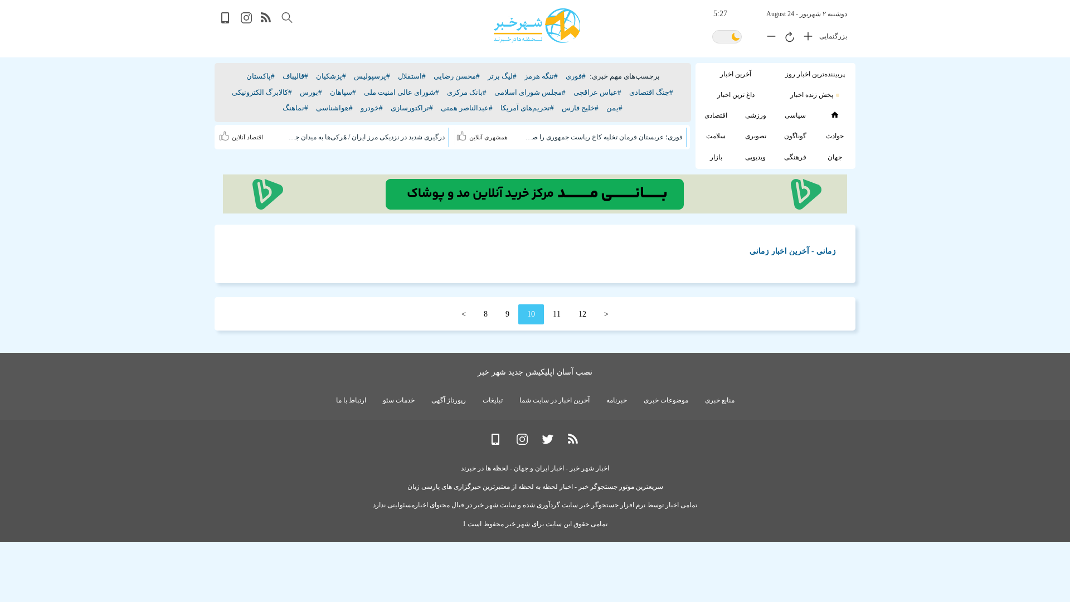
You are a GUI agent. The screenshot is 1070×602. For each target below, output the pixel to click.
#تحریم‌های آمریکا (527, 108)
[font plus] (805, 38)
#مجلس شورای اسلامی (530, 92)
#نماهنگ (295, 108)
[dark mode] (727, 37)
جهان (835, 157)
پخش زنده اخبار (811, 95)
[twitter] (547, 442)
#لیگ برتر (502, 76)
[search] (287, 17)
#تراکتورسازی (412, 108)
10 (531, 314)
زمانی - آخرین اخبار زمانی (793, 251)
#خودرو (372, 108)
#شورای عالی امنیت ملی (401, 92)
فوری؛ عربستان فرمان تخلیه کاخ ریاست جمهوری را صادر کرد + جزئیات (603, 137)
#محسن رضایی (457, 76)
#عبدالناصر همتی (467, 108)
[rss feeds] (266, 21)
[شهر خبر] (537, 25)
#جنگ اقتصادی (651, 92)
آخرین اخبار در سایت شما (554, 400)
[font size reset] (787, 38)
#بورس (311, 92)
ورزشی (755, 115)
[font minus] (768, 38)
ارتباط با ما (351, 400)
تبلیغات (493, 400)
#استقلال (412, 76)
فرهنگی (795, 157)
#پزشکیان (331, 76)
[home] (834, 114)
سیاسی (795, 115)
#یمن (614, 108)
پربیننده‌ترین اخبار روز (815, 74)
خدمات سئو (399, 400)
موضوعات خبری (666, 400)
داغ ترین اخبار (736, 95)
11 (557, 314)
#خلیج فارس (580, 108)
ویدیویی (755, 157)
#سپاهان (343, 92)
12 (582, 314)
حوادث (835, 136)
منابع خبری (720, 400)
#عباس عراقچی (597, 92)
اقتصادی (715, 115)
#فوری (576, 76)
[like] (462, 134)
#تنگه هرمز (541, 76)
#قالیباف (295, 76)
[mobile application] (226, 21)
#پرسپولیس (372, 76)
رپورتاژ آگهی (448, 400)
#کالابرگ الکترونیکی (262, 92)
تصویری (755, 136)
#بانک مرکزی (467, 92)
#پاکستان (260, 76)
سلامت (716, 136)
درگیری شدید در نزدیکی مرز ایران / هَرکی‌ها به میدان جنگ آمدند (366, 137)
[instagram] (246, 21)
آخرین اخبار (735, 74)
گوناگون (795, 136)
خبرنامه (616, 400)
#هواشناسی (334, 108)
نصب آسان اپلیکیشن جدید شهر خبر (535, 372)
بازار (716, 157)
